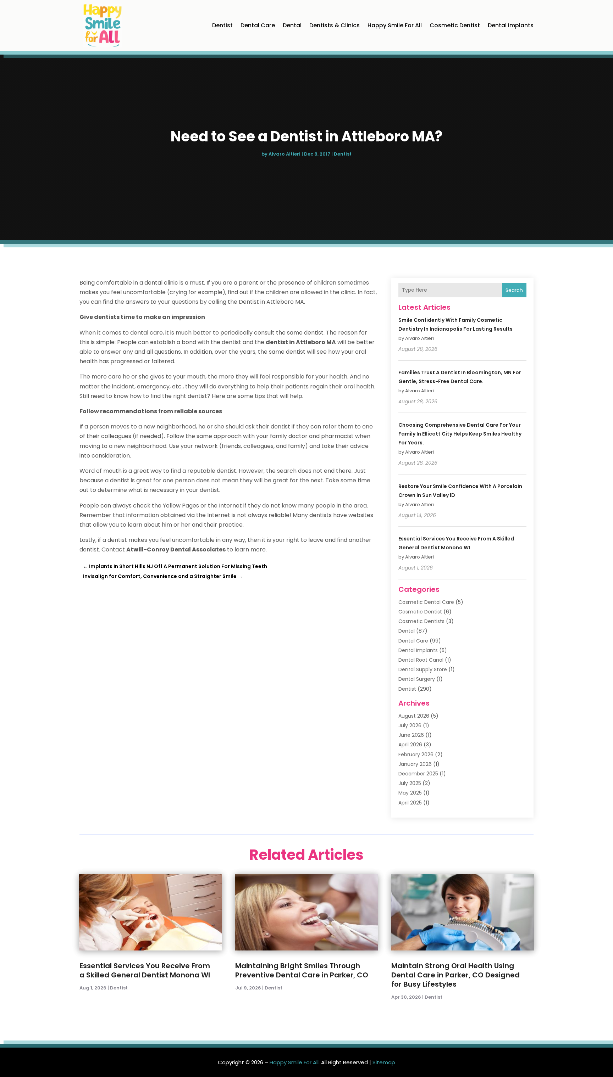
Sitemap (383, 1062)
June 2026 (411, 735)
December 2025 (418, 773)
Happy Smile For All (395, 25)
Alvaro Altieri (284, 154)
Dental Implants (511, 25)
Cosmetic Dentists (421, 621)
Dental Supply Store (422, 669)
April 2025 (410, 802)
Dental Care (258, 25)
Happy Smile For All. (295, 1062)
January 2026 (415, 764)
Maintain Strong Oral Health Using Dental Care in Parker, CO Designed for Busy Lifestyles (455, 975)
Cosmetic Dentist (455, 25)
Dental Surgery (416, 679)
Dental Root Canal (420, 659)
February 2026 (415, 754)
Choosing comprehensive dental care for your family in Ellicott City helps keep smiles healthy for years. (459, 433)
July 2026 (409, 725)
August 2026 (413, 715)
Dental (292, 25)
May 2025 (410, 792)
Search (514, 290)
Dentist (222, 25)
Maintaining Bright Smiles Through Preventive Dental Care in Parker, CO (301, 970)
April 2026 (410, 744)
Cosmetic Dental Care (426, 602)
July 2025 (409, 783)
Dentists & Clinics (334, 25)
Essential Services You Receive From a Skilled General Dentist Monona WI (144, 970)
